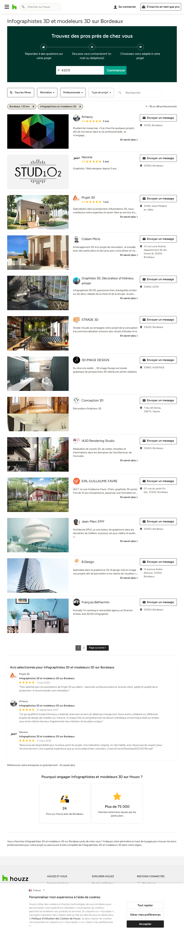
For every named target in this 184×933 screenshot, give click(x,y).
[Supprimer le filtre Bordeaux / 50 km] (33, 106)
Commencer (116, 70)
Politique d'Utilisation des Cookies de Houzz (55, 918)
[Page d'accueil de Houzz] (15, 878)
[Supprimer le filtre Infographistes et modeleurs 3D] (80, 106)
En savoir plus (67, 765)
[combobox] (40, 6)
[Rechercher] (23, 6)
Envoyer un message (160, 117)
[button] (7, 7)
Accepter (145, 924)
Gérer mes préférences (145, 914)
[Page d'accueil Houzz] (14, 7)
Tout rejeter (145, 905)
